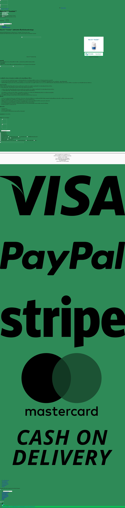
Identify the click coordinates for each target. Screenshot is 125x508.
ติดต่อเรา (3, 486)
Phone (3, 504)
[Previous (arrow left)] (0, 502)
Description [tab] (4, 26)
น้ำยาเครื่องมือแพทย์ (5, 480)
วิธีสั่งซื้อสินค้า (4, 485)
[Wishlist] (0, 6)
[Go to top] (0, 489)
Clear (5, 22)
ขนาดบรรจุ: (2, 20)
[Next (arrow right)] (1, 502)
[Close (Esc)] (3, 501)
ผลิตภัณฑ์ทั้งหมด (5, 13)
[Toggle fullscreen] (1, 501)
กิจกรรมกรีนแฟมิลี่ (5, 14)
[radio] (7, 19)
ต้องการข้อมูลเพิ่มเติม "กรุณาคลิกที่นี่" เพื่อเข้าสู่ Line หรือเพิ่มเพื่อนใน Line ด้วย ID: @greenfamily (18, 506)
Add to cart (2, 24)
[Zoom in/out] (0, 501)
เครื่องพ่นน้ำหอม (5, 481)
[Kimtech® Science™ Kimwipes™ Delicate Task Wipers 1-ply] (4, 123)
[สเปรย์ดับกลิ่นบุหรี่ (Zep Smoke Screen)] (4, 128)
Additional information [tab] (6, 27)
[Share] (2, 501)
